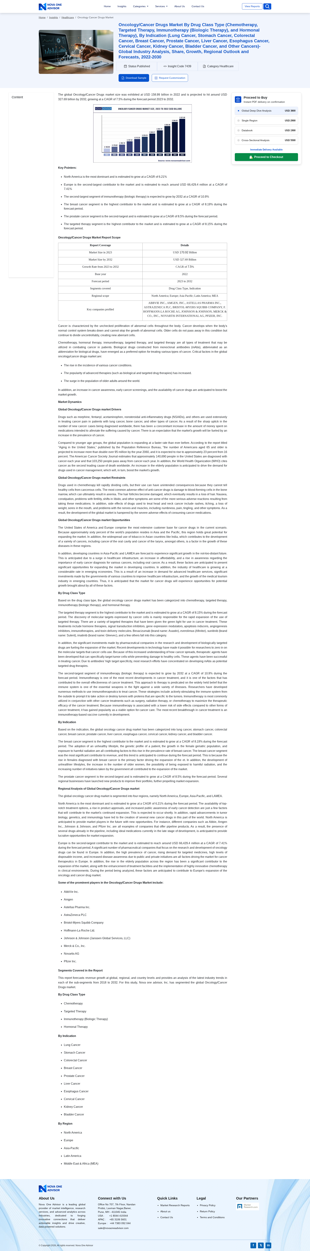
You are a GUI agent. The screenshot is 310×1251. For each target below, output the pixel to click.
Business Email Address (128, 595)
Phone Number (122, 610)
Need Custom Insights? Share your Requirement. (143, 625)
